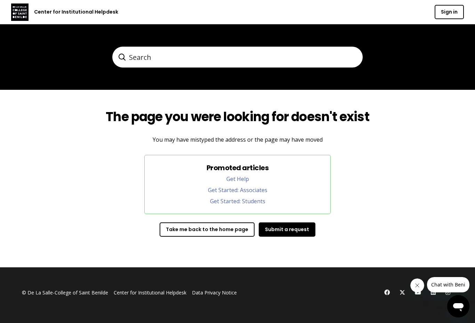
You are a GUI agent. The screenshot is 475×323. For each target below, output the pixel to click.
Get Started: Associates (237, 190)
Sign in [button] (449, 11)
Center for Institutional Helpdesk (150, 292)
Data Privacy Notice (214, 292)
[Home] (20, 12)
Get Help (237, 179)
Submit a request (287, 229)
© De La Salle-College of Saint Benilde (65, 292)
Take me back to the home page (207, 229)
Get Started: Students (237, 201)
